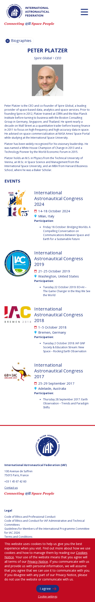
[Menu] (84, 12)
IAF (27, 11)
